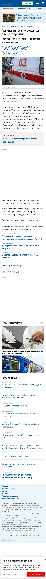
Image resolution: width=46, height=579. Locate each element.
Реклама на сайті (8, 488)
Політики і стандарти (10, 496)
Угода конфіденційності (11, 498)
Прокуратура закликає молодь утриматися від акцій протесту (17, 476)
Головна (5, 26)
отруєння (14, 265)
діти (5, 265)
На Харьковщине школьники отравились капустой (20, 247)
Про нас (5, 486)
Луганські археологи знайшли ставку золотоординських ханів (18, 396)
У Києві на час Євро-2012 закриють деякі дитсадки (20, 436)
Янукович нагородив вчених (14, 405)
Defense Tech (7, 8)
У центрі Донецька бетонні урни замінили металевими (20, 425)
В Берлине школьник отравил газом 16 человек (20, 256)
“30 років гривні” (23, 8)
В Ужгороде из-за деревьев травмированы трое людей (21, 415)
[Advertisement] (23, 174)
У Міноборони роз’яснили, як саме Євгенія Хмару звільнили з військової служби (29, 18)
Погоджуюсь (36, 574)
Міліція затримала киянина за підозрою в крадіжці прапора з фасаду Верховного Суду (22, 446)
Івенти (4, 491)
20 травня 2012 (32, 27)
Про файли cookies (9, 574)
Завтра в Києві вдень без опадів (16, 456)
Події (22, 26)
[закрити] (45, 559)
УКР (37, 3)
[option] (23, 17)
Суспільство (14, 26)
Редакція (5, 493)
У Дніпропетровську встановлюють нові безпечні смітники (19, 465)
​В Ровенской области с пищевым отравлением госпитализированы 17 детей (22, 238)
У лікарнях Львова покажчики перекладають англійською (22, 385)
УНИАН (15, 272)
